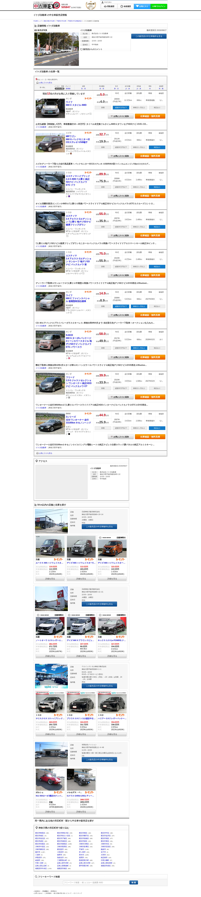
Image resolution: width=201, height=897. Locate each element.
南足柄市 (104, 857)
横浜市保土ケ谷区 (63, 836)
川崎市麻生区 (40, 849)
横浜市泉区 (105, 841)
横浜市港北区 (40, 838)
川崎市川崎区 (84, 844)
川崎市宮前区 (106, 847)
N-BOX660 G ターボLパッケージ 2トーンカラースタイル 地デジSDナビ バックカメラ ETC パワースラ (79, 341)
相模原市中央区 (41, 868)
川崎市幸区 (105, 844)
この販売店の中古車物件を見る (149, 36)
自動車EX (37, 891)
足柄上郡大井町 (85, 863)
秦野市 (59, 855)
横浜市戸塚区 (62, 838)
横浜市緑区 (39, 841)
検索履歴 (127, 6)
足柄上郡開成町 (63, 866)
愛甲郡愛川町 (84, 866)
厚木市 (81, 855)
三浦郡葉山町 (62, 860)
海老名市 (60, 857)
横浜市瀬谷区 (62, 841)
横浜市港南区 (84, 838)
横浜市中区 (105, 833)
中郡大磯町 (105, 860)
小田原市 (60, 852)
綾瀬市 (37, 860)
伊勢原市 (38, 857)
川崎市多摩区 (84, 847)
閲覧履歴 (110, 6)
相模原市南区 (62, 868)
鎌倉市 (103, 849)
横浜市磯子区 (84, 836)
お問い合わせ (38, 893)
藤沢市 (37, 852)
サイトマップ (78, 893)
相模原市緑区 (106, 866)
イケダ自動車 (41, 127)
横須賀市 (60, 849)
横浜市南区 (39, 836)
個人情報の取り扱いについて (63, 893)
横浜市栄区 (83, 841)
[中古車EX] (47, 5)
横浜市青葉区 (40, 844)
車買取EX (54, 891)
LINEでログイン (158, 6)
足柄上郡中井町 (63, 863)
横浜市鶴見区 (40, 833)
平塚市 (81, 849)
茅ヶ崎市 (82, 852)
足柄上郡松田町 (106, 863)
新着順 (68, 88)
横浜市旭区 (105, 838)
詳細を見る (50, 579)
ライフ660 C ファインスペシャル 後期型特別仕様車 (78, 298)
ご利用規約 (48, 893)
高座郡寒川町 (84, 860)
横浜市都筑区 (62, 844)
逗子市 (103, 852)
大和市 (103, 855)
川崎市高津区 (62, 847)
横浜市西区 (83, 833)
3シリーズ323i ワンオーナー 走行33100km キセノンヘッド (78, 420)
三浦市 (37, 855)
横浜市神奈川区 (63, 833)
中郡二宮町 (39, 863)
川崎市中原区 (40, 847)
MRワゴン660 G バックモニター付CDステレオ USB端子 (78, 139)
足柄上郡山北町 (41, 866)
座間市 (81, 857)
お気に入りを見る (45, 83)
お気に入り (143, 6)
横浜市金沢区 (106, 836)
